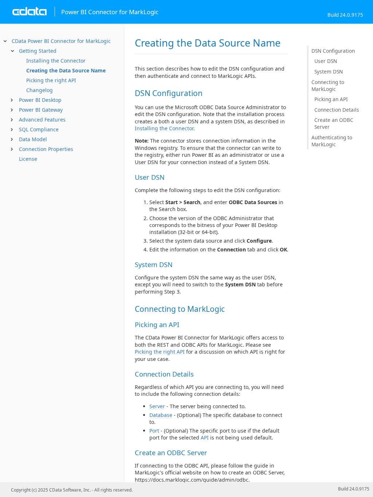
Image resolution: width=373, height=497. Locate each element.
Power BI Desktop (40, 99)
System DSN (328, 71)
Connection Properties (46, 149)
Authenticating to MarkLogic (331, 141)
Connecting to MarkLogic (327, 85)
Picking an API (331, 99)
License (28, 158)
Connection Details (336, 109)
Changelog (39, 90)
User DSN (325, 60)
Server (157, 406)
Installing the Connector (56, 60)
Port (154, 430)
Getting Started (37, 50)
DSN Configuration (333, 50)
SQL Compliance (39, 129)
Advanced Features (42, 119)
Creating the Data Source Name (66, 70)
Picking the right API (51, 80)
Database (160, 414)
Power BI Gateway (41, 109)
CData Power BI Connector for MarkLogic (61, 40)
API (205, 437)
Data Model (33, 139)
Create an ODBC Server (333, 123)
